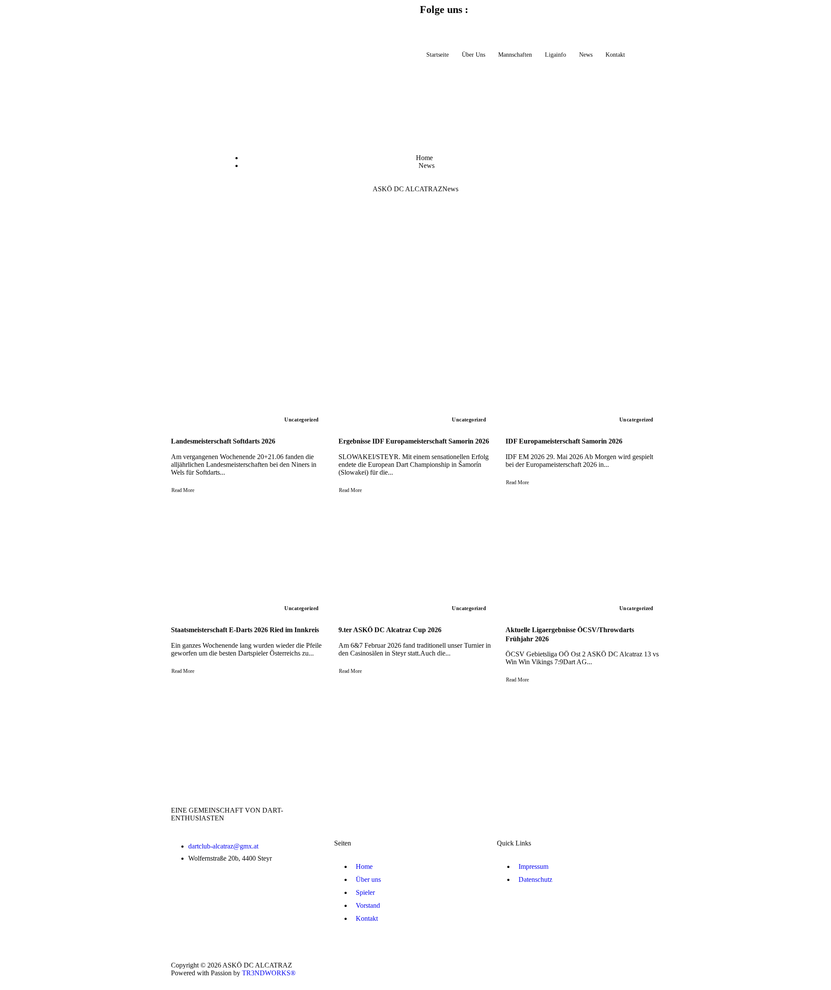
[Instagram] (454, 25)
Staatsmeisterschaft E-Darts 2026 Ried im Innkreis (245, 629)
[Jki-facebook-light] (619, 968)
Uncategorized (301, 420)
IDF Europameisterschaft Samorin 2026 (564, 441)
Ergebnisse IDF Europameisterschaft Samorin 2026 (413, 441)
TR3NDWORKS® (269, 973)
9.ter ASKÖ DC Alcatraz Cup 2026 (389, 629)
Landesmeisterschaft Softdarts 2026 (223, 441)
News (586, 54)
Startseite (437, 54)
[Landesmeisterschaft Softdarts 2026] (248, 372)
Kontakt (615, 54)
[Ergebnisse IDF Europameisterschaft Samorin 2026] (415, 372)
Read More (182, 490)
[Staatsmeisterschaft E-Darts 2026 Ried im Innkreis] (248, 561)
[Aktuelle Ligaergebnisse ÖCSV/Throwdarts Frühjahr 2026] (583, 561)
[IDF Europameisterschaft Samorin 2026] (583, 372)
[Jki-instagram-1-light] (649, 968)
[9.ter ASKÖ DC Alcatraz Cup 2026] (415, 561)
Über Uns (473, 54)
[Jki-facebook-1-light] (430, 25)
